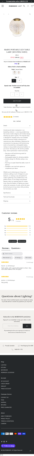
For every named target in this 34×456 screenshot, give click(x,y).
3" (14, 80)
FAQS (2, 400)
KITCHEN (3, 367)
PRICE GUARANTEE (6, 407)
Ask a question (12, 241)
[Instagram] (4, 442)
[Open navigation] (2, 6)
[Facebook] (2, 442)
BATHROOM (4, 370)
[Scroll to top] (30, 451)
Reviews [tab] (6, 248)
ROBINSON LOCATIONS (7, 372)
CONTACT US (4, 397)
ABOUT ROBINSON (6, 416)
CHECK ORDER (5, 383)
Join (27, 326)
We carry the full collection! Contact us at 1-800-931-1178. (17, 112)
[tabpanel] (17, 269)
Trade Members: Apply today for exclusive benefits (17, 107)
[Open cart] (32, 6)
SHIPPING (3, 402)
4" (19, 80)
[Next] (8, 14)
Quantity (17, 90)
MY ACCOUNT (5, 381)
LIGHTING (3, 365)
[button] (17, 226)
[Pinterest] (6, 442)
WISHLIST (3, 386)
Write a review (21, 241)
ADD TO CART (17, 101)
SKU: (14, 121)
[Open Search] (24, 6)
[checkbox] (28, 257)
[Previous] (4, 14)
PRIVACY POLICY (5, 418)
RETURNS (3, 405)
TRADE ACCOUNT (6, 388)
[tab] (16, 248)
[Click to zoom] (30, 14)
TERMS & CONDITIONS (7, 421)
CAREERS (3, 423)
